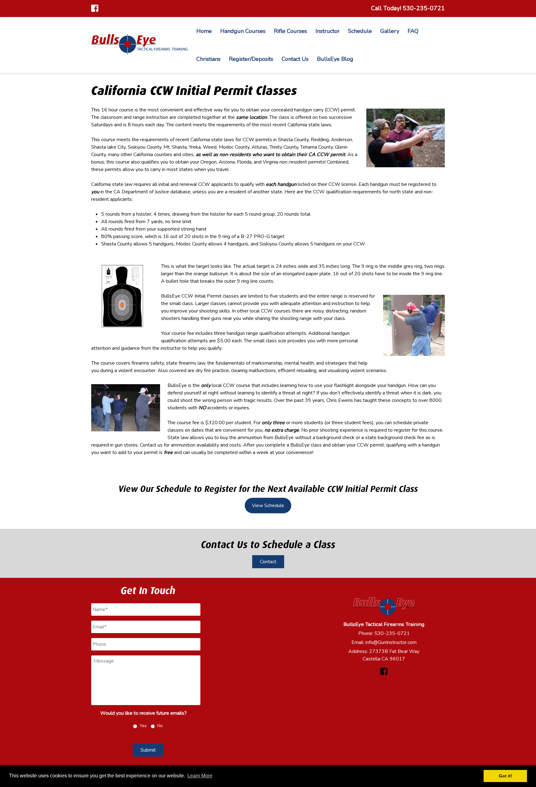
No (160, 726)
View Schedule (268, 505)
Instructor (327, 31)
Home (204, 31)
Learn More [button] (199, 775)
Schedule (360, 31)
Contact (268, 561)
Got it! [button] (505, 775)
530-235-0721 (392, 633)
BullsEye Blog (335, 59)
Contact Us (295, 59)
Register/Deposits (251, 59)
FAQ (413, 31)
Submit (148, 750)
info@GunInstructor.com (391, 642)
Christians (208, 59)
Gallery (389, 31)
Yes (143, 726)
